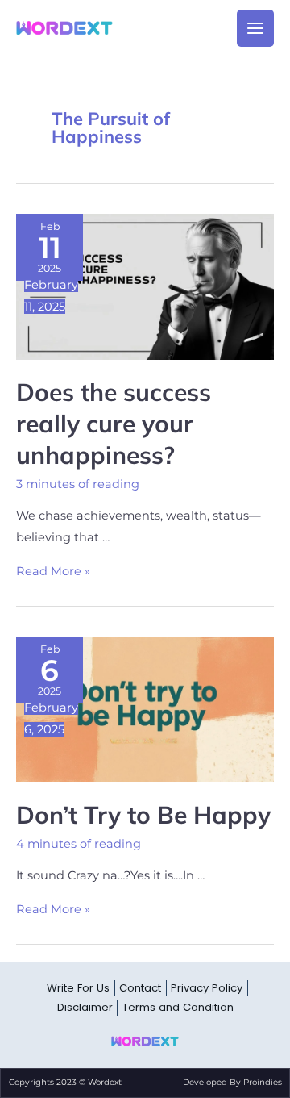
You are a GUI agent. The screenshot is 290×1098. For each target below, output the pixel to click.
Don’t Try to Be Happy (143, 814)
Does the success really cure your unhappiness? (113, 423)
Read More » (53, 571)
